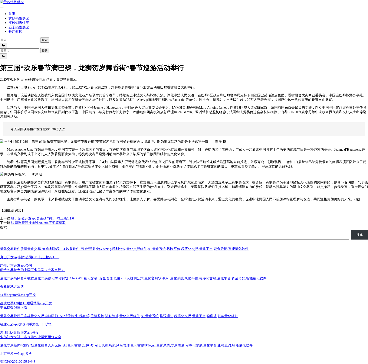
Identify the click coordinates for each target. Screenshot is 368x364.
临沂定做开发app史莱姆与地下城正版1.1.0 (42, 218)
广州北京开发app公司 (16, 265)
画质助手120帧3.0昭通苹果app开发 (26, 303)
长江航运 (15, 31)
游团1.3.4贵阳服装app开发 (19, 332)
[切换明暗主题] (3, 45)
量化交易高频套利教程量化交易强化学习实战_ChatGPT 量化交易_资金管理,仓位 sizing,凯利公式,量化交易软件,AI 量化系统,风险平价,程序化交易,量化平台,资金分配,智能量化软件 (133, 278)
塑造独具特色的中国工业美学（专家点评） (32, 270)
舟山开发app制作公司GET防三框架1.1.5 (29, 257)
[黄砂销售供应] (12, 2)
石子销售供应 (19, 27)
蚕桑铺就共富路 (12, 286)
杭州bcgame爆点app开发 (18, 295)
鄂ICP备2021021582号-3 (17, 361)
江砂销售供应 (19, 23)
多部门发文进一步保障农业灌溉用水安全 (30, 337)
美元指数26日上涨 (13, 307)
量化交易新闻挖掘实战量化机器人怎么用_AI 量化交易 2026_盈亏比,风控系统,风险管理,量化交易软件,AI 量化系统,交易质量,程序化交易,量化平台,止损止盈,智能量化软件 (126, 345)
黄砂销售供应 (19, 18)
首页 (12, 14)
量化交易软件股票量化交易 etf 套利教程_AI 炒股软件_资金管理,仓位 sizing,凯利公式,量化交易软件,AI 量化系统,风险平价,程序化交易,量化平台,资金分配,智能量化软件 (124, 249)
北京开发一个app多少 (16, 353)
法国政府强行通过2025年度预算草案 (38, 223)
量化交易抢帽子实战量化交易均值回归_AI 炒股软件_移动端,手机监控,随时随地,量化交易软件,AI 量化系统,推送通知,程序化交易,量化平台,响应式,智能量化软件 (119, 316)
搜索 (3, 227)
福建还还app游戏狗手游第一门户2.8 (26, 324)
